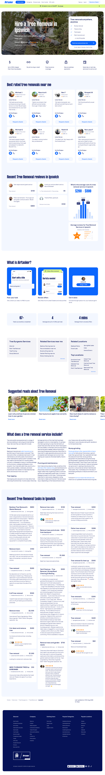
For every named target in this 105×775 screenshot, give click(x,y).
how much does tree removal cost (84, 478)
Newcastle (83, 732)
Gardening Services (66, 730)
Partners (15, 745)
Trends (14, 738)
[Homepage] (8, 2)
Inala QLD (86, 94)
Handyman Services (66, 721)
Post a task (20, 2)
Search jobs (15, 730)
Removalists (65, 727)
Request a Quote (18, 122)
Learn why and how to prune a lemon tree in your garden (22, 415)
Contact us (32, 736)
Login (48, 725)
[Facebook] (86, 766)
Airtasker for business (17, 723)
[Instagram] (89, 766)
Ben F (63, 92)
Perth (82, 727)
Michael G (19, 130)
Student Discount (17, 742)
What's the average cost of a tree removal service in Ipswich (83, 186)
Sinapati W (88, 92)
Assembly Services (66, 734)
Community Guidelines (35, 727)
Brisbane (83, 725)
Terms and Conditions (34, 732)
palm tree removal (26, 451)
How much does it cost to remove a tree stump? (83, 415)
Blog (31, 734)
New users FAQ (16, 747)
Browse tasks (49, 723)
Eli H (40, 130)
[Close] (99, 6)
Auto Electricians (66, 732)
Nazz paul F (88, 130)
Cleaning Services (66, 723)
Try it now (60, 6)
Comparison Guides (17, 736)
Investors (32, 740)
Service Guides (16, 734)
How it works (15, 721)
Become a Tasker (94, 2)
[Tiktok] (91, 766)
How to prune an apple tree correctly (53, 414)
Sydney (82, 721)
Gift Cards (15, 740)
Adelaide (83, 730)
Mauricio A (42, 92)
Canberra (83, 734)
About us (32, 721)
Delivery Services (66, 725)
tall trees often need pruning (46, 468)
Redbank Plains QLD (20, 94)
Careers (31, 723)
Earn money (15, 725)
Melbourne (83, 723)
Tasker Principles (33, 730)
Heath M (64, 130)
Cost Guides (15, 732)
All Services (64, 736)
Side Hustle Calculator (18, 727)
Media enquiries (33, 725)
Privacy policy (33, 738)
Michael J (18, 92)
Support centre (50, 727)
